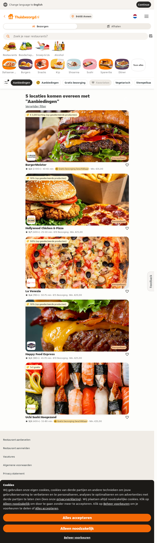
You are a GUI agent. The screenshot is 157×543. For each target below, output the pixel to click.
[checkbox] (9, 66)
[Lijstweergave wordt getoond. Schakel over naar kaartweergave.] (150, 36)
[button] (21, 16)
